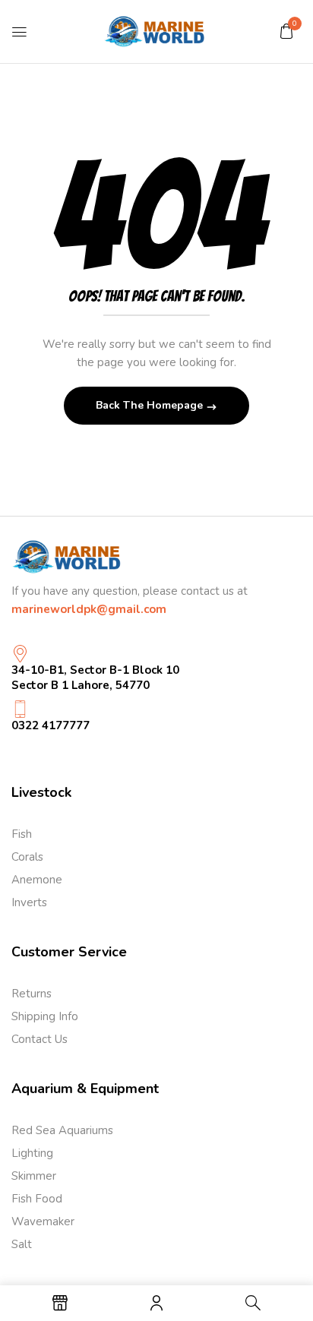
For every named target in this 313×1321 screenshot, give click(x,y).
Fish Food (36, 1198)
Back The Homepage (151, 405)
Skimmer (33, 1176)
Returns (31, 993)
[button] (286, 31)
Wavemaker (42, 1221)
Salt (21, 1244)
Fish (21, 834)
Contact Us (39, 1039)
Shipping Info (44, 1016)
